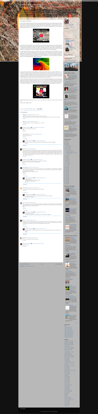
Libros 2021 (66, 403)
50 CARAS (65, 13)
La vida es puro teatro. (68, 399)
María (24, 148)
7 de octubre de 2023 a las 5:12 (40, 140)
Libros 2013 (66, 381)
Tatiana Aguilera (25, 167)
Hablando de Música (67, 343)
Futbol (65, 375)
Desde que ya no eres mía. (70, 246)
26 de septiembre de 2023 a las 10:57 (38, 127)
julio (67, 156)
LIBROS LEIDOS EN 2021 (68, 332)
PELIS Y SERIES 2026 (35, 11)
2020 (66, 168)
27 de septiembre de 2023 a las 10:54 (35, 134)
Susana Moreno (25, 187)
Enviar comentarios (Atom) (29, 266)
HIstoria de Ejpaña (67, 398)
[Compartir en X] (39, 108)
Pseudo (67, 197)
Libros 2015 (66, 402)
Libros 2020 (66, 377)
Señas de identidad (68, 120)
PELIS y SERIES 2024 (52, 16)
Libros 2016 (66, 382)
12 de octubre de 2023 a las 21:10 (30, 202)
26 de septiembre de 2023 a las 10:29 (32, 121)
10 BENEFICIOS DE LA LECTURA (71, 272)
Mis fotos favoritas (67, 349)
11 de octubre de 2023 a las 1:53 (40, 177)
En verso (65, 345)
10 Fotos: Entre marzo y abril (70, 60)
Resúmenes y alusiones (68, 356)
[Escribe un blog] (38, 108)
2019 (66, 170)
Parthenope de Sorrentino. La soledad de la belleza (72, 48)
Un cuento (66, 350)
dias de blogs (66, 353)
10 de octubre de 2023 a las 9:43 (33, 187)
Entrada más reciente (25, 264)
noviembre (68, 147)
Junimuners (66, 386)
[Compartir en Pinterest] (41, 108)
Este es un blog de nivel (73, 13)
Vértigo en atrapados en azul (37, 83)
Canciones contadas (67, 391)
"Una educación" (72, 263)
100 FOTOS (60, 13)
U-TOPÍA (67, 314)
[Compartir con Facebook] (40, 108)
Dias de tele (66, 371)
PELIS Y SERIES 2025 (53, 11)
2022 (66, 166)
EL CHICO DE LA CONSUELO (31, 5)
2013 (66, 178)
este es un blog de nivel (68, 348)
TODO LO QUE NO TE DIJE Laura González (70, 217)
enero (67, 164)
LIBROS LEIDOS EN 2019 (68, 334)
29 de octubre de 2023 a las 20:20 (31, 237)
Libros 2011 (66, 372)
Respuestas (26, 192)
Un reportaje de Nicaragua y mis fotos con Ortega (73, 88)
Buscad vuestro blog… (72, 114)
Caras (65, 405)
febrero (67, 163)
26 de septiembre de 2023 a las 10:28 (32, 114)
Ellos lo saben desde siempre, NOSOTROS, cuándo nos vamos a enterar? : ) (72, 288)
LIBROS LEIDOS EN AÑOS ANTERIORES (48, 13)
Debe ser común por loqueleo (69, 101)
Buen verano (71, 315)
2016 (66, 174)
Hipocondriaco (66, 380)
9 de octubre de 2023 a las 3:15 (34, 167)
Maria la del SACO (69, 285)
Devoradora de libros (69, 305)
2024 (66, 143)
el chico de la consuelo (27, 127)
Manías (65, 393)
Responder (24, 118)
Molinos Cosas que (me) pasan (71, 224)
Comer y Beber (66, 397)
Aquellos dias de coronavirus (69, 370)
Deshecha (67, 218)
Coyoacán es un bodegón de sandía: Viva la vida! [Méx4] (73, 189)
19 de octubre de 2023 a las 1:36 (40, 228)
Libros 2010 (66, 376)
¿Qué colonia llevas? (72, 94)
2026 (66, 140)
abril (67, 160)
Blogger (56, 411)
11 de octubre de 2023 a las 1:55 (40, 194)
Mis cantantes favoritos (68, 355)
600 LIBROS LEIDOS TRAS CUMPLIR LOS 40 (67, 11)
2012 (66, 179)
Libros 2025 (66, 404)
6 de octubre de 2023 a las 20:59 (30, 148)
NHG (65, 394)
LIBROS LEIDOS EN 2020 (68, 333)
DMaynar (24, 237)
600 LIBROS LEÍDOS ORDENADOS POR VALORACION (30, 13)
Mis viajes (66, 359)
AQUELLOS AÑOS (67, 354)
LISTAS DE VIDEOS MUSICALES (41, 16)
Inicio (42, 264)
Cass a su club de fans (33, 27)
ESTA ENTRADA (30, 221)
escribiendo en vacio (67, 342)
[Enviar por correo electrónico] (37, 108)
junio (67, 157)
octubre (67, 148)
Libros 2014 (66, 387)
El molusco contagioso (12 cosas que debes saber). (73, 75)
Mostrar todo (76, 233)
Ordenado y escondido (70, 40)
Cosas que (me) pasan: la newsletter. (72, 226)
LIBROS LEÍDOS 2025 (44, 11)
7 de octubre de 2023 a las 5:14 (37, 159)
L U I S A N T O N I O (69, 271)
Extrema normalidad (72, 41)
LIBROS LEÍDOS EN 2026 (24, 11)
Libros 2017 (66, 383)
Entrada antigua (58, 264)
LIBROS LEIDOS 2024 (68, 328)
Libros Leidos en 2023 (68, 329)
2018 (66, 171)
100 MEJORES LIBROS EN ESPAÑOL (26, 16)
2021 (66, 167)
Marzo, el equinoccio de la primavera (73, 297)
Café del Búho (68, 245)
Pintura (65, 364)
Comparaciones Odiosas (68, 365)
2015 (66, 175)
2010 (66, 182)
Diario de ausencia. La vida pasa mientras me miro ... (71, 153)
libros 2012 (66, 369)
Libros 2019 (66, 392)
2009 (66, 183)
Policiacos (66, 366)
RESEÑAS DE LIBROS (68, 344)
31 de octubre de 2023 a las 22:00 (37, 243)
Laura (24, 202)
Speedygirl (67, 207)
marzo (67, 161)
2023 (66, 144)
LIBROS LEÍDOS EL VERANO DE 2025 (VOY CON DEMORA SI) (73, 199)
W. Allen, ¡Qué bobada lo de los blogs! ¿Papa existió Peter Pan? (73, 108)
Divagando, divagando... (70, 187)
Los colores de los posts (70, 151)
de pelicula (66, 360)
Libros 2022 (66, 388)
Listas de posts (66, 361)
